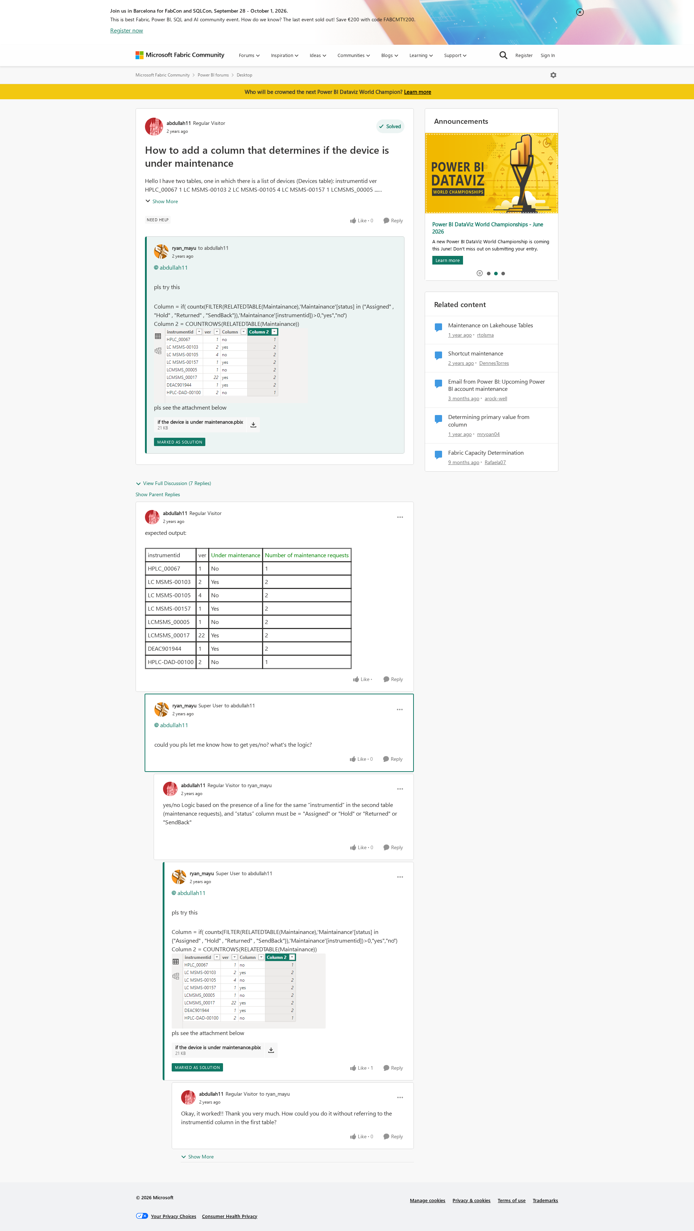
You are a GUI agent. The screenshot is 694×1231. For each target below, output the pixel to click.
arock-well (496, 398)
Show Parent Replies (158, 494)
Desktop (244, 75)
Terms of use (512, 1200)
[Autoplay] (479, 273)
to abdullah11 (213, 247)
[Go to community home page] (180, 55)
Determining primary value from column (489, 420)
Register (524, 55)
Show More (165, 201)
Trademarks (545, 1200)
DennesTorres (494, 362)
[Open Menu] (553, 75)
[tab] (488, 273)
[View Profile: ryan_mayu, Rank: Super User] (161, 709)
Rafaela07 (495, 462)
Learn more (417, 91)
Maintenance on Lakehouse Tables (490, 325)
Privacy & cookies (471, 1200)
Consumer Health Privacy (229, 1216)
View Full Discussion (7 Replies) (177, 483)
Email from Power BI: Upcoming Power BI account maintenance (496, 385)
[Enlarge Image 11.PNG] (231, 365)
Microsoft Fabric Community (163, 75)
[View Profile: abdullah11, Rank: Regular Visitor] (154, 127)
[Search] (503, 55)
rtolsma (485, 334)
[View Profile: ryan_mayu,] (161, 251)
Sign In (548, 55)
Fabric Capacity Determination (486, 452)
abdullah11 (179, 122)
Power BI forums (213, 75)
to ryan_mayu (256, 785)
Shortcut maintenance (475, 353)
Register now (126, 30)
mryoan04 (488, 434)
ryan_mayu (184, 247)
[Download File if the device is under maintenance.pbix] (253, 424)
